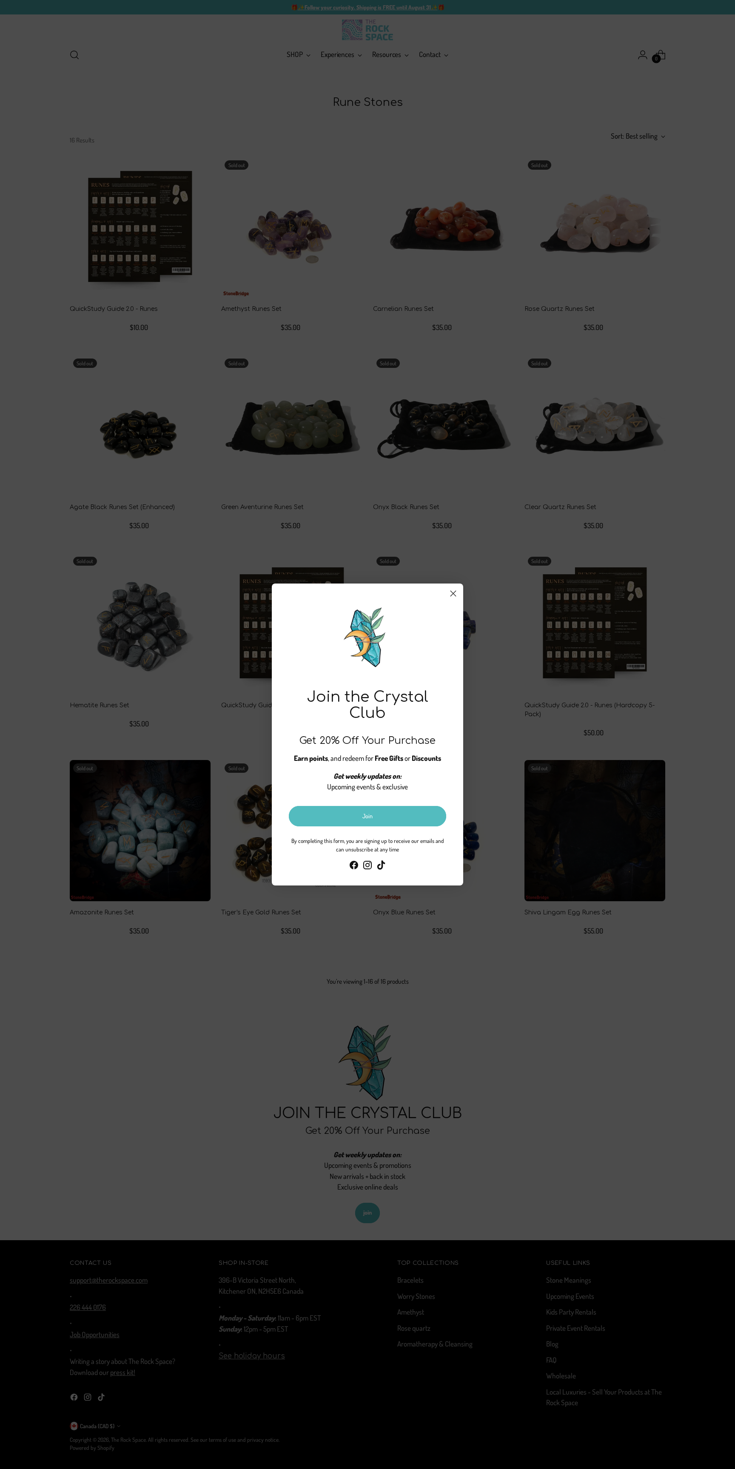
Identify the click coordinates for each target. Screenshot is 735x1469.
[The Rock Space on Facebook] (354, 866)
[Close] (453, 593)
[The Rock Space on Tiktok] (381, 866)
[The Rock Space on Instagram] (367, 866)
